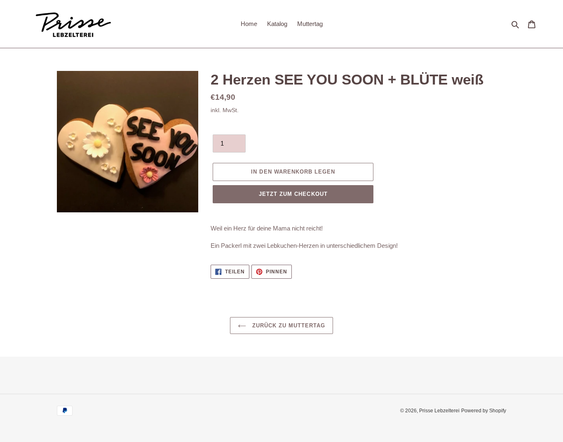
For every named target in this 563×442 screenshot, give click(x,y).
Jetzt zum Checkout (293, 194)
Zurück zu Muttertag (288, 325)
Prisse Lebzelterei (439, 411)
